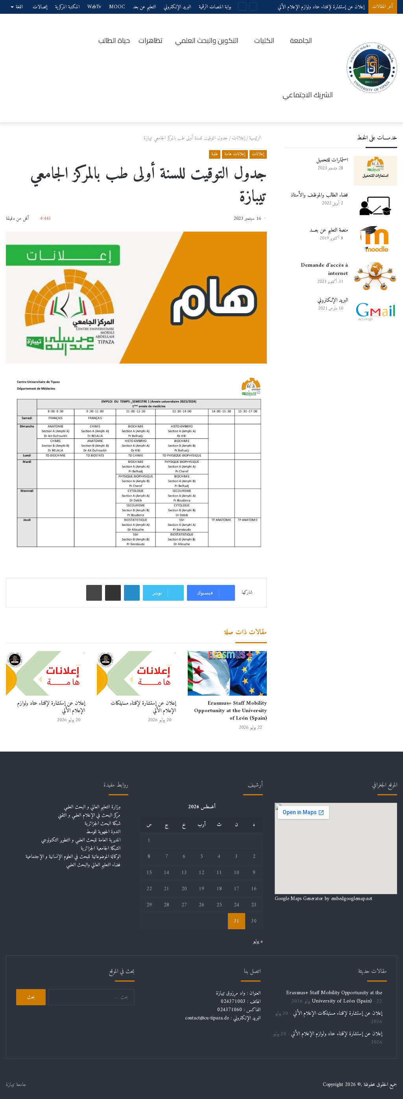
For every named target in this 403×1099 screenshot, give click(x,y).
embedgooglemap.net (351, 898)
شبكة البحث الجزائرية (102, 823)
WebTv (94, 6)
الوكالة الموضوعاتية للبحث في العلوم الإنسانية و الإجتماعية (73, 856)
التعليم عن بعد (144, 6)
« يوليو (258, 941)
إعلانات (238, 138)
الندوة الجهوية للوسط (103, 831)
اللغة (19, 6)
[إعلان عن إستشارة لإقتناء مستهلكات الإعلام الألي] (136, 673)
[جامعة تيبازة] (372, 68)
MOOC (117, 6)
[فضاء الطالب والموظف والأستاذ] (375, 206)
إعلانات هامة (235, 154)
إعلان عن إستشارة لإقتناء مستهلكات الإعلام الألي (143, 707)
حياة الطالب (114, 40)
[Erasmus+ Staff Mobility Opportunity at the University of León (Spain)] (227, 673)
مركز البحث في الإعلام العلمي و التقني (89, 815)
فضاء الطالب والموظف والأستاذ (319, 195)
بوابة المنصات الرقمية (215, 6)
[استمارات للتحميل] (375, 171)
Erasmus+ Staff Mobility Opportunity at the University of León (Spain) (230, 710)
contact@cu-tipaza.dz (207, 1018)
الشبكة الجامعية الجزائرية (100, 848)
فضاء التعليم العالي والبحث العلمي (93, 864)
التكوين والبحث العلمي (206, 40)
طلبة (214, 154)
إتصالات (40, 6)
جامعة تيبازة (16, 1084)
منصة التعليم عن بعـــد (328, 230)
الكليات (264, 40)
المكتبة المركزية (67, 6)
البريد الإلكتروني (177, 6)
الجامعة (301, 40)
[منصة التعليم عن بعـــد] (375, 241)
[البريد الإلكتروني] (375, 311)
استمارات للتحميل (332, 160)
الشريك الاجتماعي (308, 94)
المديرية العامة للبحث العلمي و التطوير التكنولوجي (80, 840)
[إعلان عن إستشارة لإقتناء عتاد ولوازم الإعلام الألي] (45, 673)
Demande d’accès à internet (324, 269)
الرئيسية (256, 138)
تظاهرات (151, 40)
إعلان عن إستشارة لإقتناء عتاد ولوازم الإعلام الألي (51, 707)
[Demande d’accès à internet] (375, 276)
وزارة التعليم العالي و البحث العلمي (92, 806)
